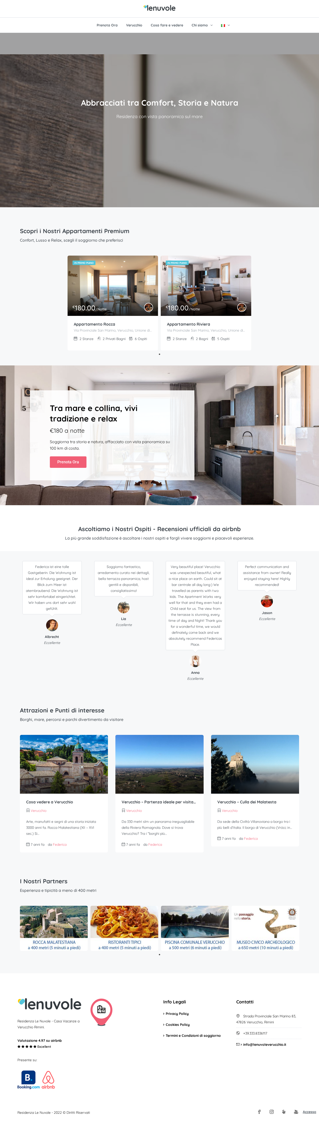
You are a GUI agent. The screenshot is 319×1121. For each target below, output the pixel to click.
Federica (60, 844)
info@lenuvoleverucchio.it (264, 1044)
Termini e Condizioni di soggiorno (193, 1035)
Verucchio (134, 25)
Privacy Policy (177, 1013)
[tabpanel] (112, 303)
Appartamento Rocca (94, 324)
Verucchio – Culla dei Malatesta (246, 801)
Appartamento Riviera (188, 324)
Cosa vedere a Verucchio (49, 801)
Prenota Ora (107, 25)
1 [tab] (159, 354)
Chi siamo (200, 25)
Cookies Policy (178, 1024)
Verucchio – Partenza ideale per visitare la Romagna (159, 801)
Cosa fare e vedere (167, 25)
